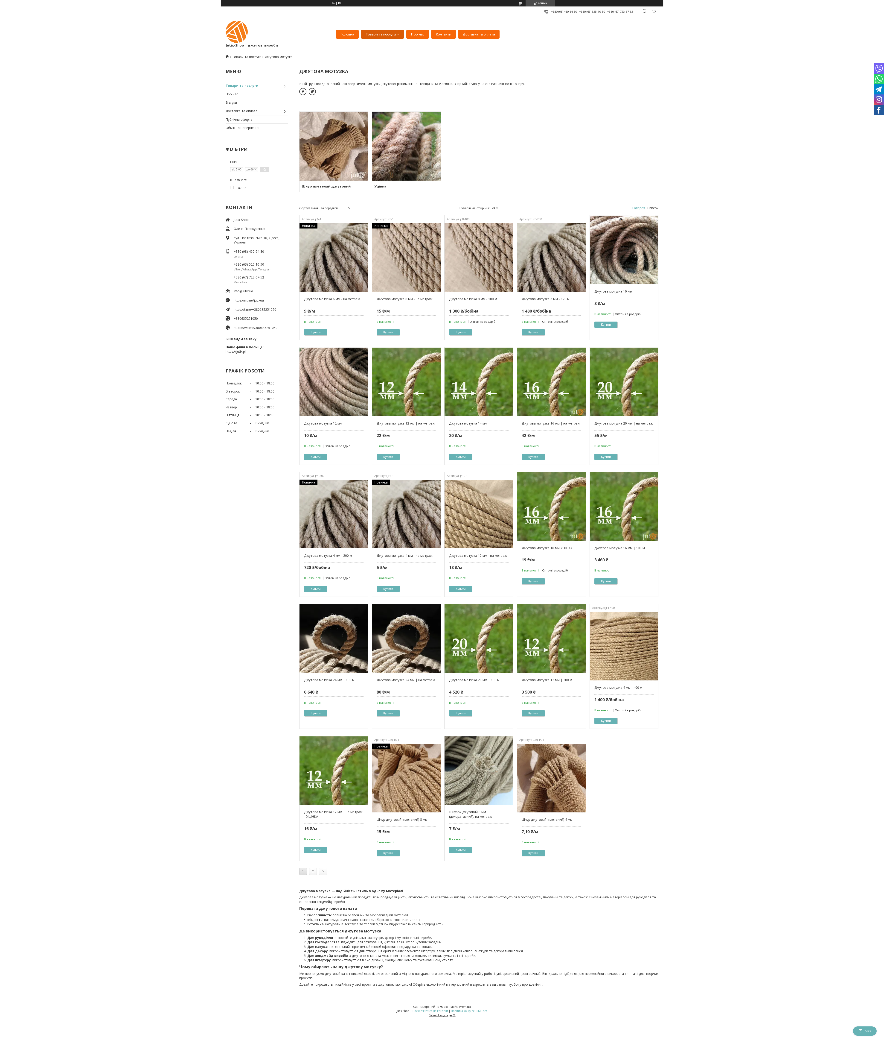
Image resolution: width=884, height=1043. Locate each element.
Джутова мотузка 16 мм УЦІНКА (547, 548)
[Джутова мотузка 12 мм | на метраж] (406, 381)
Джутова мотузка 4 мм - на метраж (405, 555)
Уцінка (380, 186)
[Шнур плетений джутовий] (334, 146)
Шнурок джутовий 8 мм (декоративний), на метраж (470, 814)
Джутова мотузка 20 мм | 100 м (474, 680)
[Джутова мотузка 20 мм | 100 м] (479, 638)
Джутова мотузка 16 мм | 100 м (619, 548)
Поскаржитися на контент (430, 1011)
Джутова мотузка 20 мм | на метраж (623, 423)
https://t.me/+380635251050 (255, 309)
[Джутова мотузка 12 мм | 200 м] (551, 638)
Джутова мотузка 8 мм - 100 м (473, 299)
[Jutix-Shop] (237, 32)
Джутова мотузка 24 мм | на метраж (406, 680)
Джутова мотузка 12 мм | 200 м (547, 680)
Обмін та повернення (242, 128)
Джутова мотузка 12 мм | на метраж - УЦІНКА (333, 814)
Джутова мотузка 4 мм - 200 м (328, 555)
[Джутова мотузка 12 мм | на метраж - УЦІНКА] (334, 770)
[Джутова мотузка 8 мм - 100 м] (479, 257)
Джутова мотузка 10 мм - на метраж (478, 555)
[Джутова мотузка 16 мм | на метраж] (551, 381)
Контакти (443, 34)
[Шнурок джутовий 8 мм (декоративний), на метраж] (479, 770)
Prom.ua (465, 1007)
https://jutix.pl (236, 351)
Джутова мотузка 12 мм (323, 423)
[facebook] (302, 91)
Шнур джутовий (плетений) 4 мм (547, 819)
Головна (347, 34)
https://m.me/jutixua (249, 300)
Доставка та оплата (479, 34)
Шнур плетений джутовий (326, 186)
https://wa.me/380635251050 (255, 327)
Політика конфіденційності (469, 1011)
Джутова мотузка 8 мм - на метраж (405, 299)
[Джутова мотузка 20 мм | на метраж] (624, 381)
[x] (312, 91)
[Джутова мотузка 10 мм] (624, 249)
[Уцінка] (406, 146)
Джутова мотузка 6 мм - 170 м (546, 299)
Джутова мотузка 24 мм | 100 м (329, 680)
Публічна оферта (239, 119)
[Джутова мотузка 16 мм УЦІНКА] (551, 506)
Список (652, 208)
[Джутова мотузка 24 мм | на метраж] (406, 638)
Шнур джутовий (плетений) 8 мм (402, 819)
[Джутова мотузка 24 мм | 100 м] (334, 638)
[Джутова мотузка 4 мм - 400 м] (624, 646)
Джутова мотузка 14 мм (468, 423)
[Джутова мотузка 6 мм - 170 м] (551, 257)
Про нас (417, 34)
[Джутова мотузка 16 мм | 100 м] (624, 506)
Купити (315, 332)
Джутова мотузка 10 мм (613, 291)
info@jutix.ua (243, 291)
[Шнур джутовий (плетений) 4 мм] (551, 778)
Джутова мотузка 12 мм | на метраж (406, 423)
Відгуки (231, 102)
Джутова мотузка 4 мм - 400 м (618, 687)
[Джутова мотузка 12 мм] (334, 381)
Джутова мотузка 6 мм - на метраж (332, 299)
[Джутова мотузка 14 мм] (479, 381)
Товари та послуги (381, 34)
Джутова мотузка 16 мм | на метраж (551, 423)
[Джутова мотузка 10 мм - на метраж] (479, 514)
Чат (868, 1031)
